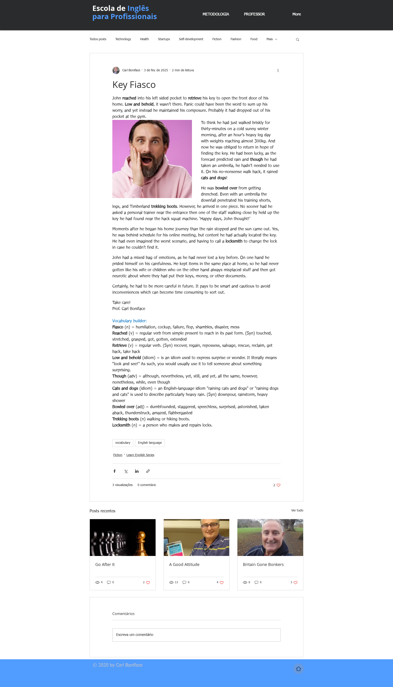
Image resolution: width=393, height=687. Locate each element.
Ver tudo (297, 510)
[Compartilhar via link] (148, 471)
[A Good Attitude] (196, 537)
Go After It (105, 564)
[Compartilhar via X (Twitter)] (125, 471)
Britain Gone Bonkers (263, 564)
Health (144, 39)
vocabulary (122, 442)
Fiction (217, 39)
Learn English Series (140, 455)
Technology (123, 39)
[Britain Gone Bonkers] (270, 537)
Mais (270, 39)
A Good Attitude (184, 564)
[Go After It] (123, 537)
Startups (164, 39)
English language (150, 442)
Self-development (191, 39)
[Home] (298, 668)
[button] (297, 39)
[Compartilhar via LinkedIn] (137, 471)
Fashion (236, 39)
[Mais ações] (278, 70)
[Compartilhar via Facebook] (114, 471)
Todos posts (98, 39)
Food (253, 39)
